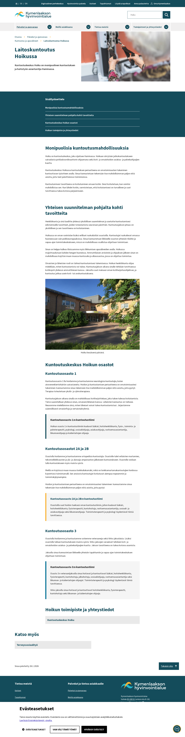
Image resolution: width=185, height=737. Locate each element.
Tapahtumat (105, 3)
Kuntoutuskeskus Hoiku (60, 619)
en (26, 3)
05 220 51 (131, 699)
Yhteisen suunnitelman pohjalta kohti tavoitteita (69, 115)
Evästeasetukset (36, 729)
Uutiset (92, 3)
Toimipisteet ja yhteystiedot (147, 27)
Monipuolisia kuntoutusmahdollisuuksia (64, 107)
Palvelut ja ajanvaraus (27, 27)
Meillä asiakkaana (64, 27)
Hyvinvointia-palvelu (76, 3)
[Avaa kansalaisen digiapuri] (177, 729)
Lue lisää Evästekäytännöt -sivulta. (36, 720)
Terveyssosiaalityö (27, 644)
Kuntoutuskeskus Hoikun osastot (61, 122)
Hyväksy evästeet (94, 729)
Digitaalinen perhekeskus (52, 3)
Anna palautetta (141, 3)
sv (21, 3)
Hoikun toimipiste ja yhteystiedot (61, 130)
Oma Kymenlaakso (162, 3)
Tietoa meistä (101, 27)
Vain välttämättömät (65, 729)
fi (16, 3)
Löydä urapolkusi (122, 3)
